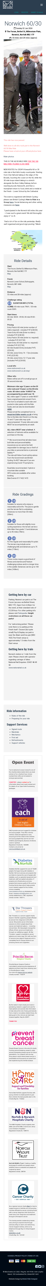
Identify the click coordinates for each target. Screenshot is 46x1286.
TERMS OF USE (33, 1256)
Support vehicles (18, 743)
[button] (13, 127)
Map (9, 274)
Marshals (15, 732)
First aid (15, 737)
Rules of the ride (18, 716)
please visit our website (25, 972)
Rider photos (9, 157)
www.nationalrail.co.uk (17, 668)
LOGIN (16, 12)
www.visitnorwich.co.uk (16, 368)
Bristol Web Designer (29, 1279)
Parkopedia (22, 613)
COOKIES (11, 1256)
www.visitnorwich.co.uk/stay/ (18, 371)
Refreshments (17, 740)
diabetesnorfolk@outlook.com (22, 893)
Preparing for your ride (21, 718)
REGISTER (24, 12)
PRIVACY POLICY (21, 1256)
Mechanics (16, 735)
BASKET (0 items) (37, 12)
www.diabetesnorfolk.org (16, 891)
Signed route (17, 729)
